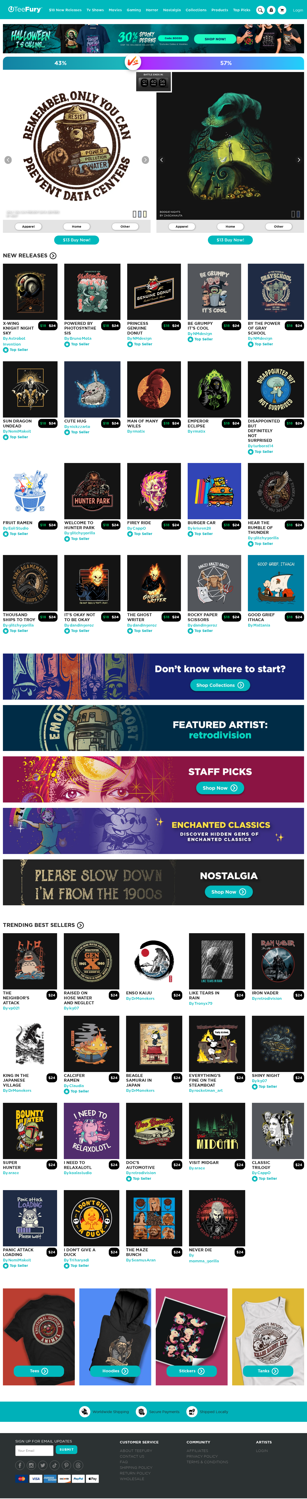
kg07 (14, 215)
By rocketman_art (206, 1090)
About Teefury (136, 1451)
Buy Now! (76, 240)
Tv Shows (95, 10)
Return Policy (135, 1473)
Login (298, 10)
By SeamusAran (141, 1260)
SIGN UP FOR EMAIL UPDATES (43, 1441)
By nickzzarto (77, 427)
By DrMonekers (140, 998)
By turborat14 (261, 446)
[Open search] (260, 10)
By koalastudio (78, 1173)
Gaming (134, 10)
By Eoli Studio (16, 528)
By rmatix (136, 431)
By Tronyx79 (200, 1003)
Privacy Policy (202, 1456)
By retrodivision (267, 998)
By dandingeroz (79, 625)
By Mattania (259, 625)
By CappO (136, 528)
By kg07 (71, 1008)
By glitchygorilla (79, 533)
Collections (196, 10)
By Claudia (74, 1086)
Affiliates (197, 1451)
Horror (152, 10)
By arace (11, 1173)
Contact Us (132, 1456)
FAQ (124, 1462)
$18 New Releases (65, 10)
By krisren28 (199, 528)
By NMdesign (139, 338)
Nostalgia (172, 10)
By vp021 (11, 1008)
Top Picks (241, 10)
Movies (115, 10)
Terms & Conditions (207, 1462)
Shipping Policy (136, 1468)
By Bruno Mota (77, 338)
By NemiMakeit (17, 431)
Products (219, 10)
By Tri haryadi (76, 1260)
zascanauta (173, 215)
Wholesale (132, 1479)
